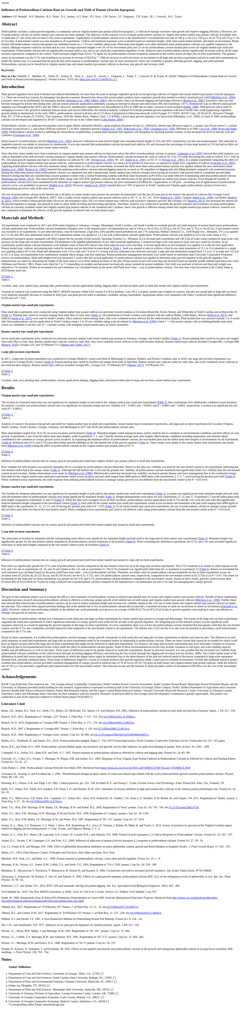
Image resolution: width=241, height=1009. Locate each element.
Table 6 (130, 541)
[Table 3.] (7, 414)
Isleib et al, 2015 (217, 315)
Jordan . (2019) (95, 185)
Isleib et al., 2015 (21, 318)
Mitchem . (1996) (144, 321)
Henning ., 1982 (78, 100)
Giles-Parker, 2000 (111, 119)
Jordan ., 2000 (12, 169)
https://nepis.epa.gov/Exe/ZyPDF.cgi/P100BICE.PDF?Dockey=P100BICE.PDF (146, 767)
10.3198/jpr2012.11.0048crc (119, 716)
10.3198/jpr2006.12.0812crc (113, 728)
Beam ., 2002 (194, 100)
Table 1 (117, 248)
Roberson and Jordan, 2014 (17, 178)
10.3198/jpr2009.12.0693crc (118, 722)
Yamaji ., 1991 (111, 128)
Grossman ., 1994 (162, 128)
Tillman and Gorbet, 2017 (75, 344)
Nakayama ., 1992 (136, 128)
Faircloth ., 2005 (222, 162)
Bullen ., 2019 (60, 185)
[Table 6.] (7, 550)
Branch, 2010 (9, 344)
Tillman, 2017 (135, 365)
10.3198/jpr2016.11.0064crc (146, 912)
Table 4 (90, 433)
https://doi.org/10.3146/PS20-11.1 (98, 79)
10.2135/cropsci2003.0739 (184, 807)
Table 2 (48, 361)
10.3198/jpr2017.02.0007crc (123, 906)
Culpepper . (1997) (190, 153)
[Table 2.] (7, 371)
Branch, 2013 (196, 200)
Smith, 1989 (191, 106)
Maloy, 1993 (98, 100)
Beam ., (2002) (36, 169)
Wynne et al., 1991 (102, 159)
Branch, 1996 (9, 197)
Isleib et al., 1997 (135, 159)
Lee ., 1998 (208, 128)
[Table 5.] (7, 515)
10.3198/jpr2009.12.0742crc (46, 801)
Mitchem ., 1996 (222, 97)
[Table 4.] (7, 451)
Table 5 (59, 499)
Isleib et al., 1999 (202, 197)
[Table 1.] (7, 276)
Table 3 (162, 402)
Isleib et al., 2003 (170, 197)
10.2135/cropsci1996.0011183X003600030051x (122, 734)
